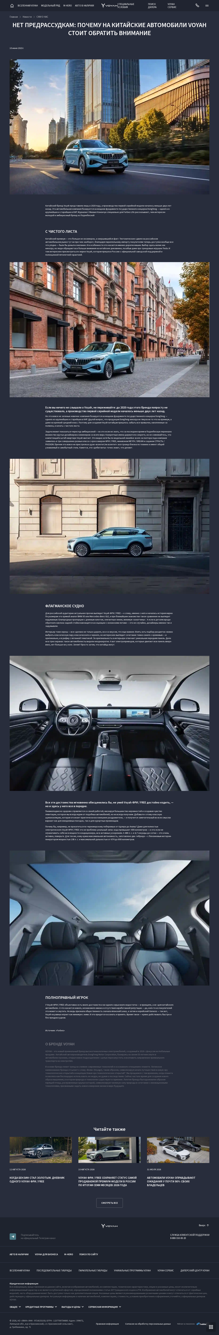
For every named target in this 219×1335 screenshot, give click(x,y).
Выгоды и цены (71, 1306)
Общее (13, 1306)
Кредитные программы (39, 1306)
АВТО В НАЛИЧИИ (84, 5)
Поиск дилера (152, 6)
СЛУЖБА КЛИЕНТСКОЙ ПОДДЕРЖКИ (189, 1234)
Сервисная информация (103, 1306)
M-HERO (67, 5)
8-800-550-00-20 (178, 1238)
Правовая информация (107, 1323)
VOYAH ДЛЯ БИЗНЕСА (46, 1254)
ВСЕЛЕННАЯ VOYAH (20, 1270)
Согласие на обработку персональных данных (148, 1323)
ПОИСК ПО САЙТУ (88, 1254)
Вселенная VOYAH (28, 5)
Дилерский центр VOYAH (195, 1270)
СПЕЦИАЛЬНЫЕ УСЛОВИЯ (126, 6)
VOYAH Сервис (172, 6)
